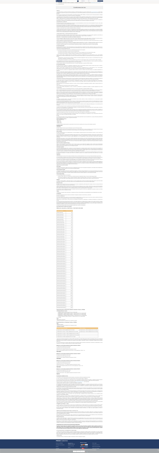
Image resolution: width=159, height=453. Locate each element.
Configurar (82, 451)
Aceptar (75, 451)
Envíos (69, 447)
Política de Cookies (95, 448)
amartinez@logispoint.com (80, 381)
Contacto (57, 448)
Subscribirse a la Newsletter (96, 2)
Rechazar (78, 451)
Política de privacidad (96, 446)
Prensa (57, 446)
